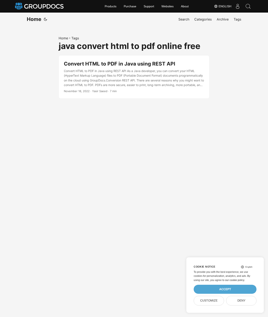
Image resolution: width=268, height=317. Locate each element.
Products (110, 6)
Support (149, 6)
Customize (209, 300)
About (185, 6)
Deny (241, 300)
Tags (75, 38)
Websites (167, 6)
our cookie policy (234, 280)
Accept (225, 289)
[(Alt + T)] (45, 19)
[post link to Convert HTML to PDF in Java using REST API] (134, 77)
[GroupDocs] (40, 6)
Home (34, 19)
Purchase (130, 6)
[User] (237, 6)
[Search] (248, 6)
